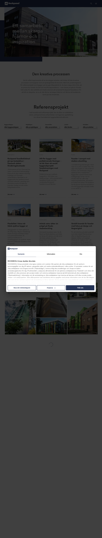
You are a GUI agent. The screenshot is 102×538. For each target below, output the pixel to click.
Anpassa (50, 288)
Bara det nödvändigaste (22, 288)
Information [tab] (51, 254)
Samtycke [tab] (21, 254)
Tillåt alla (80, 288)
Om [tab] (81, 254)
